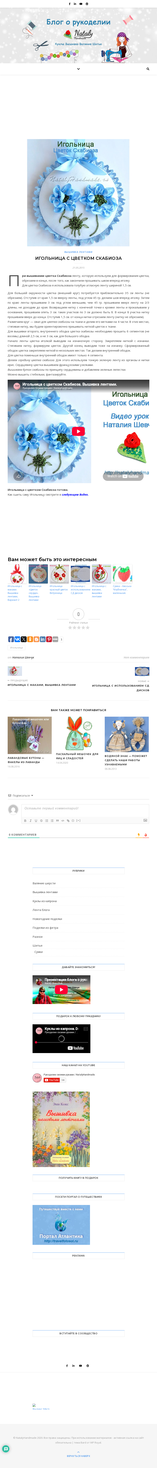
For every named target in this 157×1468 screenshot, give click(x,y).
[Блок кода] (62, 820)
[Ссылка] (68, 820)
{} (73, 820)
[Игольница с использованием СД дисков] (142, 671)
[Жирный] (25, 820)
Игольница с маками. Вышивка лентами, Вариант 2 (15, 593)
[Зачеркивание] (41, 820)
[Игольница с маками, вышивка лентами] (15, 671)
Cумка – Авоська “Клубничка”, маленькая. (122, 589)
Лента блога (41, 910)
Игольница (16, 647)
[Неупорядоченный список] (52, 820)
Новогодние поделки (47, 919)
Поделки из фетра (45, 927)
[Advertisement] (78, 111)
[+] (78, 820)
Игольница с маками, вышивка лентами (99, 591)
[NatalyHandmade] (78, 34)
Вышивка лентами (79, 252)
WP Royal (95, 1442)
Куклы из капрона (45, 901)
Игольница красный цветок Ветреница (59, 589)
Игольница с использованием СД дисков (80, 589)
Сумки (38, 952)
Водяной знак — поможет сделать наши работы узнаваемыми (126, 760)
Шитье (38, 945)
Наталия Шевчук (23, 657)
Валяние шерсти (44, 883)
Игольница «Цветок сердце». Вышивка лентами (35, 593)
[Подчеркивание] (36, 820)
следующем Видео (75, 494)
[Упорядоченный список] (46, 820)
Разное (38, 937)
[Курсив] (30, 820)
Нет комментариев (136, 657)
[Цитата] (57, 820)
